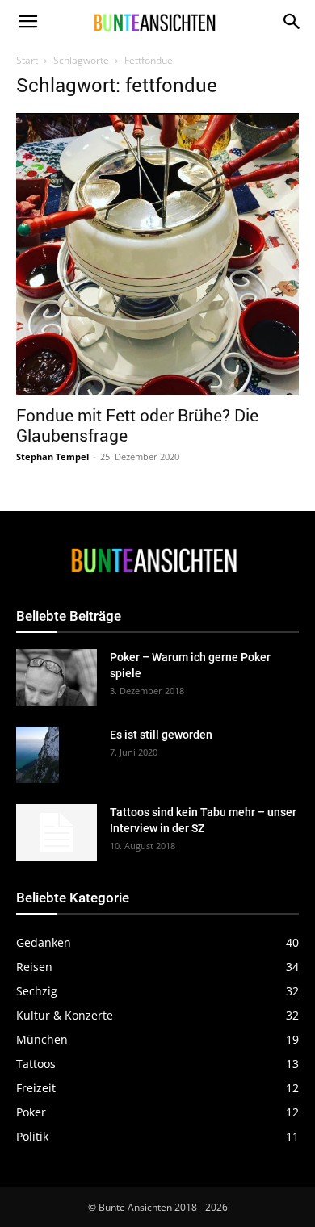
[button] (27, 22)
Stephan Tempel (52, 456)
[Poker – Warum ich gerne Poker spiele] (56, 677)
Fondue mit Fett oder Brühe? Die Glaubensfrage (137, 425)
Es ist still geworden (161, 734)
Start (27, 60)
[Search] (292, 22)
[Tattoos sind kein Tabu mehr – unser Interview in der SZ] (56, 832)
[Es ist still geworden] (37, 755)
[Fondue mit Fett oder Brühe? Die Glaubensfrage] (157, 254)
